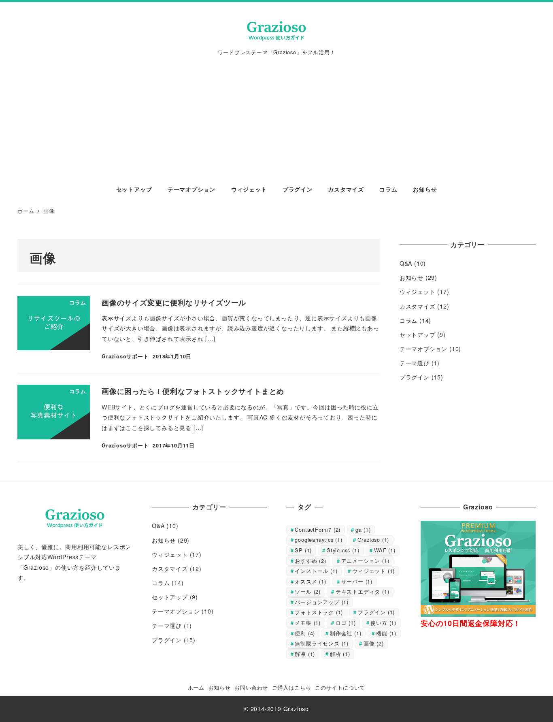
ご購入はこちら (291, 687)
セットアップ (418, 334)
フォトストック (319, 612)
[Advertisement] (276, 116)
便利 (305, 633)
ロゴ (346, 622)
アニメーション (365, 560)
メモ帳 (308, 622)
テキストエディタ (362, 591)
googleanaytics (318, 539)
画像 (374, 643)
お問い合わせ (251, 687)
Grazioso (373, 539)
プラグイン (415, 377)
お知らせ (411, 277)
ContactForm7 (317, 529)
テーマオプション (423, 349)
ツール (308, 591)
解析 (340, 654)
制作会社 (345, 633)
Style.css (343, 550)
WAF (385, 550)
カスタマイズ (418, 306)
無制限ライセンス (322, 643)
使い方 (383, 622)
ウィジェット (418, 292)
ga (363, 529)
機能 (386, 633)
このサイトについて (340, 687)
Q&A (406, 263)
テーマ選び (415, 363)
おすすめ (310, 560)
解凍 (305, 654)
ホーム (196, 687)
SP (303, 550)
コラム (408, 320)
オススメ (310, 581)
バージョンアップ (322, 602)
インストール (316, 571)
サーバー (356, 581)
